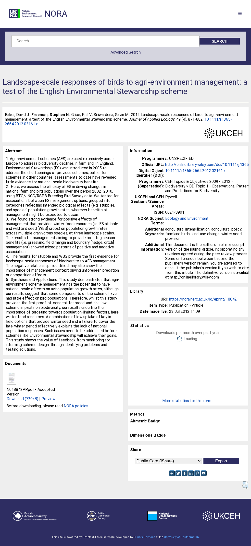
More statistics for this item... (187, 400)
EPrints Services (144, 537)
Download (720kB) (22, 398)
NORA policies (76, 406)
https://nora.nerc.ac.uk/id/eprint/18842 (203, 299)
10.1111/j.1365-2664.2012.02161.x (195, 170)
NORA (55, 14)
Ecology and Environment (187, 218)
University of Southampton (181, 537)
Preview (48, 398)
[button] (245, 485)
